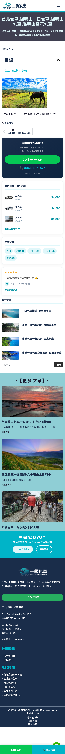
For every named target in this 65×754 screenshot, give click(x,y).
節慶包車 (11, 257)
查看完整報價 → (12, 228)
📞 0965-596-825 (32, 168)
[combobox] (28, 364)
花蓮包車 (20, 250)
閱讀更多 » (6, 432)
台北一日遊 (34, 250)
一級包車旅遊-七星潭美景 (36, 310)
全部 (9, 250)
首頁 (4, 31)
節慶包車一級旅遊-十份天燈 (20, 527)
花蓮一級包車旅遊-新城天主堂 (39, 325)
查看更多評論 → (12, 290)
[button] (58, 6)
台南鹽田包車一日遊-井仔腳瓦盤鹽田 (26, 421)
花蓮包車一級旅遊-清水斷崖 (38, 338)
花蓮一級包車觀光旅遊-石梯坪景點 (42, 352)
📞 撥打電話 (49, 749)
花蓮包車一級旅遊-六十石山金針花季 (26, 474)
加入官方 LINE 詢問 (32, 159)
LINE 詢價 (16, 749)
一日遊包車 (50, 250)
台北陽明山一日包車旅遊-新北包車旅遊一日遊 (28, 31)
